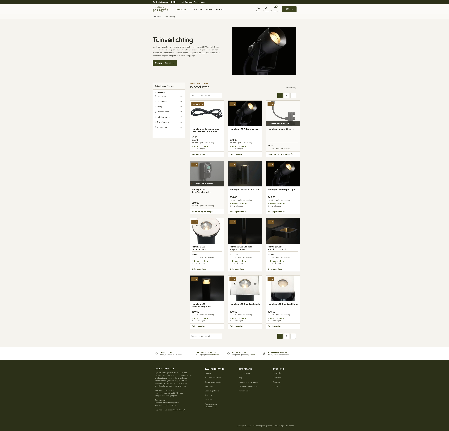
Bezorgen (209, 386)
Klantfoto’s (277, 386)
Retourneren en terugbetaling (211, 405)
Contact (208, 373)
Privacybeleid (244, 391)
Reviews (276, 382)
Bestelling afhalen (212, 391)
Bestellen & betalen (213, 377)
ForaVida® (157, 17)
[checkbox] (169, 96)
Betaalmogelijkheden (213, 382)
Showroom (277, 377)
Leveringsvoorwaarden (248, 386)
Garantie (208, 399)
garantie (251, 355)
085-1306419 (179, 410)
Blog (240, 377)
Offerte (289, 9)
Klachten (208, 395)
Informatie (245, 369)
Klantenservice (214, 369)
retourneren (214, 355)
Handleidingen (244, 373)
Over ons (278, 369)
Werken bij (277, 373)
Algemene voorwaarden (248, 382)
